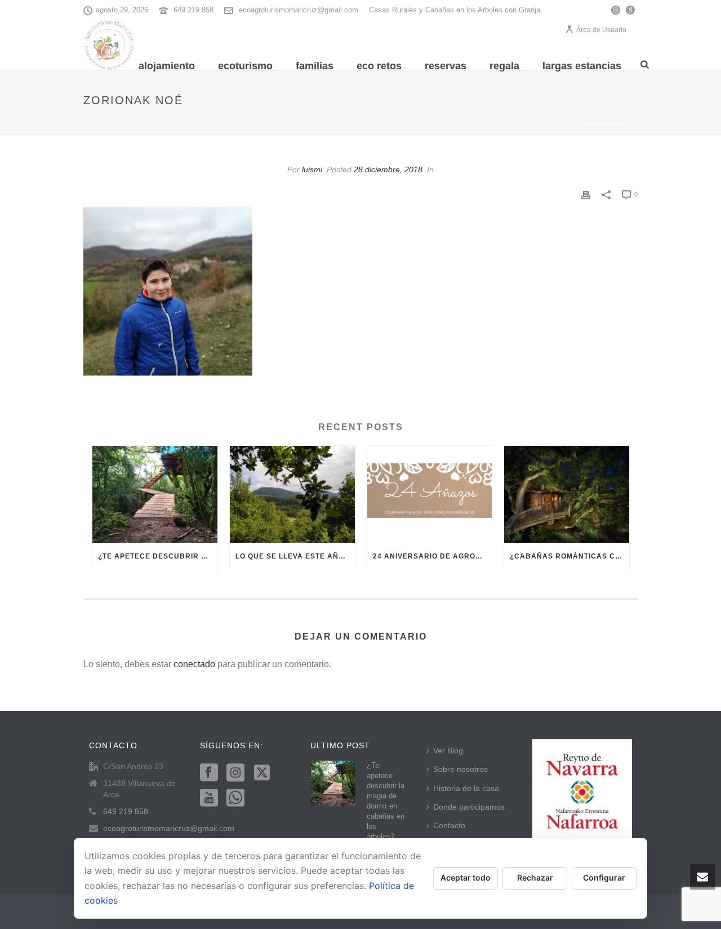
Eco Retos (379, 66)
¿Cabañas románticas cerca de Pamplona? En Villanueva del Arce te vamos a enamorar (569, 556)
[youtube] (209, 798)
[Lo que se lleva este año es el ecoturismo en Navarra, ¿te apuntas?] (292, 494)
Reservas (445, 66)
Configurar (604, 877)
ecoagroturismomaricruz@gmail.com (298, 10)
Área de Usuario (601, 30)
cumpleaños (493, 124)
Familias (314, 66)
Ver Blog (448, 750)
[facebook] (209, 773)
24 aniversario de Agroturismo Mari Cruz (432, 556)
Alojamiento (167, 66)
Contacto (449, 825)
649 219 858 (193, 10)
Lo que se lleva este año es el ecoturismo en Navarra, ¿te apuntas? (295, 556)
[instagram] (235, 773)
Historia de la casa (466, 788)
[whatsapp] (235, 798)
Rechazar (535, 877)
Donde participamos (469, 806)
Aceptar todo (465, 877)
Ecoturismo (245, 66)
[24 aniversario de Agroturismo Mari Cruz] (429, 494)
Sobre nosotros (460, 769)
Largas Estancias (581, 66)
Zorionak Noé (548, 124)
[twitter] (262, 773)
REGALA (504, 66)
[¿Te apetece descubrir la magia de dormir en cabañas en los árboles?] (154, 494)
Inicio (453, 124)
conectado (194, 664)
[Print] (585, 193)
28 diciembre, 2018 (388, 169)
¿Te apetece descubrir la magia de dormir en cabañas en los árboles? (157, 556)
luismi (312, 169)
